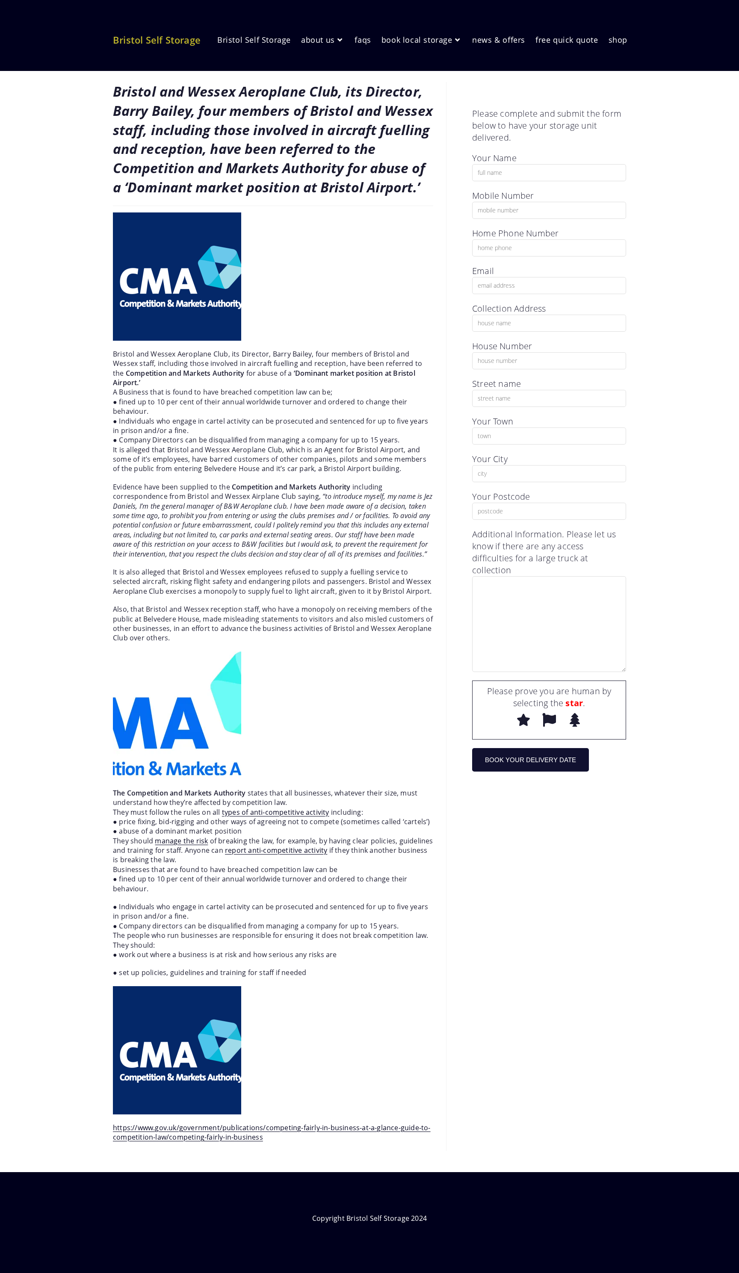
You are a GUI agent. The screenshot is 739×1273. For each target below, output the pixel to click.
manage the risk (181, 841)
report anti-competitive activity (276, 850)
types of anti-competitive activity (275, 812)
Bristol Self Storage (157, 39)
